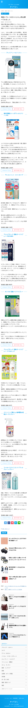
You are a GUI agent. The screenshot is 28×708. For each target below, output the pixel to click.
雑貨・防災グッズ (5, 528)
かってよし (14, 7)
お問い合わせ (21, 698)
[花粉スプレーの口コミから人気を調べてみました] (15, 522)
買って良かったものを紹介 (14, 704)
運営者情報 (15, 698)
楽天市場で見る (18, 109)
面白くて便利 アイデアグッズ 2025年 (13, 589)
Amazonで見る (6, 109)
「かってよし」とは (7, 698)
